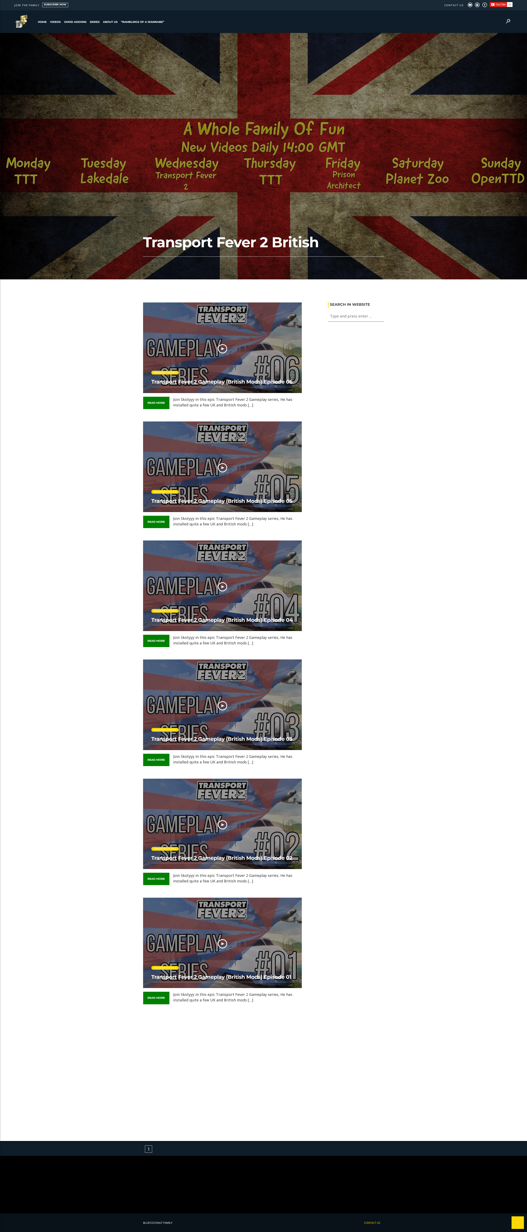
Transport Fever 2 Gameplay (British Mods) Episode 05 (221, 501)
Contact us (454, 5)
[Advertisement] (222, 1069)
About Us (110, 22)
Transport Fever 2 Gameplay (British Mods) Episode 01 (221, 977)
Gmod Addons (75, 22)
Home (42, 22)
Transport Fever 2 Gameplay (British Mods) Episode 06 (222, 382)
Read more (156, 403)
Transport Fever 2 (165, 372)
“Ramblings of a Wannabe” (142, 22)
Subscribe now (55, 4)
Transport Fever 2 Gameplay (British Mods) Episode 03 (221, 739)
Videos (55, 22)
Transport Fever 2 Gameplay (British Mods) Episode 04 (222, 620)
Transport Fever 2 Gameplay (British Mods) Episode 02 (221, 858)
